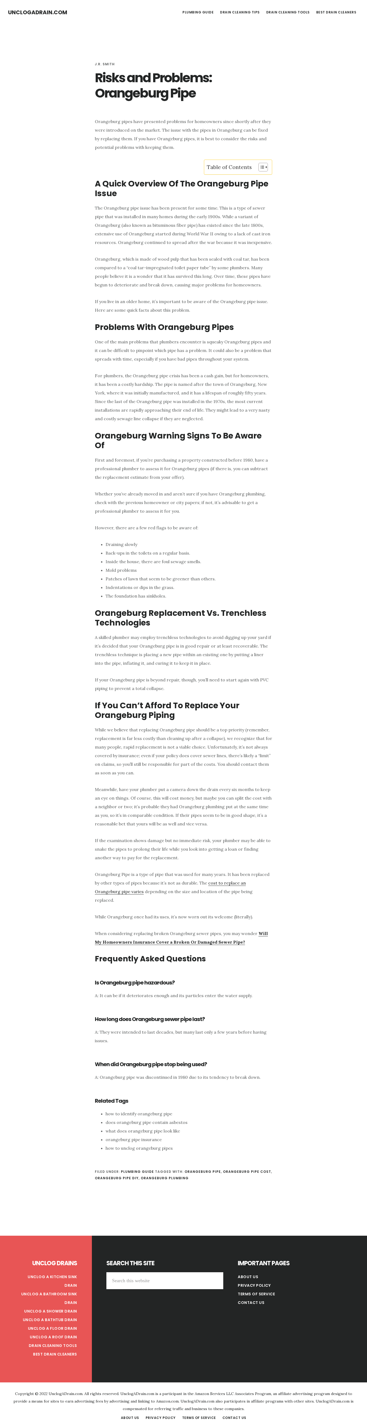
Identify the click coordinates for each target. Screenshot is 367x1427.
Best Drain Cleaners (55, 1354)
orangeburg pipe (203, 1171)
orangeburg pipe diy (117, 1178)
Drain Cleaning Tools (53, 1345)
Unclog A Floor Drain (52, 1328)
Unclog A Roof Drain (53, 1337)
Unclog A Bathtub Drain (50, 1319)
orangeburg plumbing (165, 1178)
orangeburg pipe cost (247, 1171)
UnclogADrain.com (37, 12)
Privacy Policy (254, 1285)
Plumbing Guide (137, 1171)
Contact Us (251, 1302)
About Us (248, 1276)
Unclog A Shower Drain (50, 1311)
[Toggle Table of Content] (260, 167)
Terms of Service (256, 1294)
